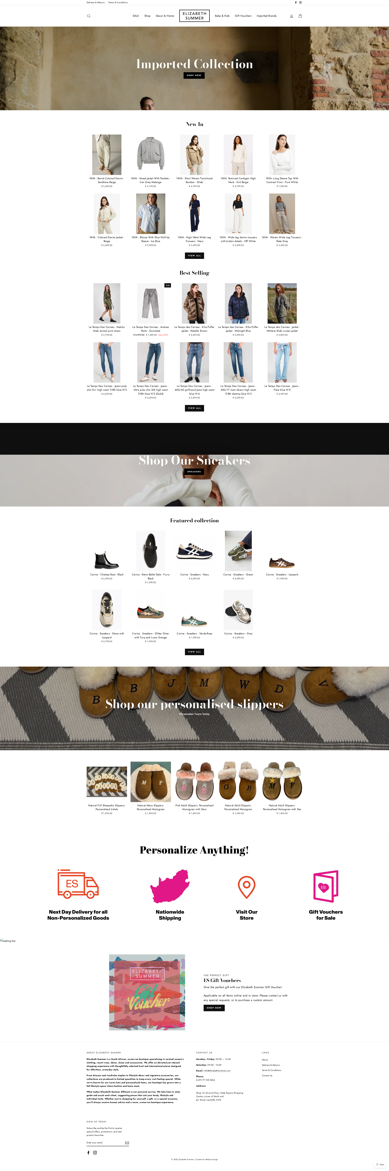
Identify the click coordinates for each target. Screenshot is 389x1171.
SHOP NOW (214, 1007)
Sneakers (194, 471)
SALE (136, 16)
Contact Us (267, 1075)
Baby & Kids (222, 16)
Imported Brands (266, 16)
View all (194, 255)
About (265, 1059)
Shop (147, 16)
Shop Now (194, 75)
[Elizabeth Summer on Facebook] (88, 1153)
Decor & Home (165, 16)
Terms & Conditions (118, 2)
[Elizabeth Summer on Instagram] (95, 1153)
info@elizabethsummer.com (217, 1070)
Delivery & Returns (96, 2)
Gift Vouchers (243, 16)
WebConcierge (211, 1159)
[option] (194, 68)
